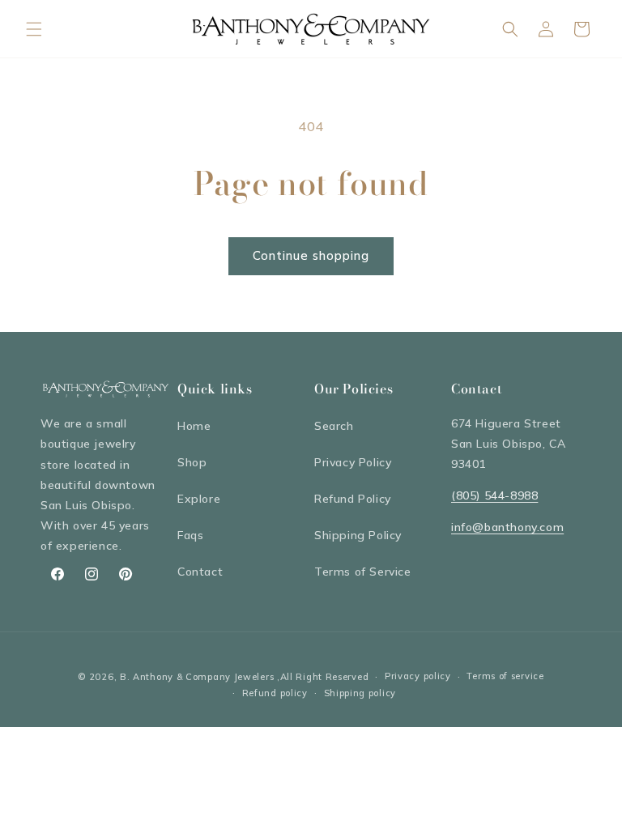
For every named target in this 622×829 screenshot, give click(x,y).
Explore (198, 498)
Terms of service (504, 676)
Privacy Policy (352, 462)
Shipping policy (360, 693)
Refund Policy (352, 498)
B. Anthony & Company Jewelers (197, 676)
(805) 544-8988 (494, 495)
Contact (200, 571)
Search (334, 426)
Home (194, 426)
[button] (34, 29)
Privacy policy (418, 676)
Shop (192, 462)
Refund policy (275, 693)
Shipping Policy (358, 535)
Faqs (190, 535)
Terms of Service (362, 571)
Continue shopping (311, 255)
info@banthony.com (507, 527)
